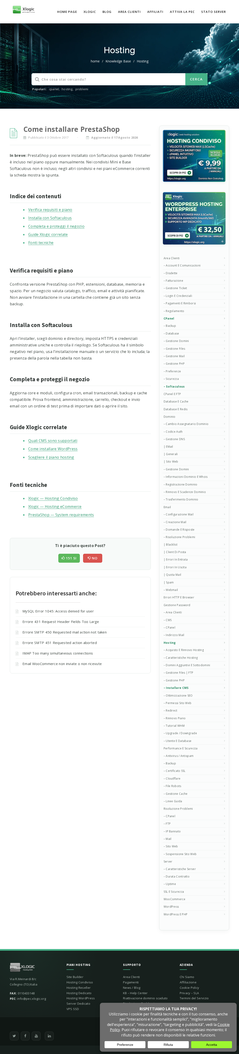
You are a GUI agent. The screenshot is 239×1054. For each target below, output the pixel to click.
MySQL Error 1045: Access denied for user (58, 611)
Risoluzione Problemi (178, 809)
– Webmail (171, 590)
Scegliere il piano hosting (51, 457)
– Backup (170, 326)
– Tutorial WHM (174, 726)
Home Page (67, 12)
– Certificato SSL (175, 771)
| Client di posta (175, 552)
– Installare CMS (176, 688)
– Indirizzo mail (174, 635)
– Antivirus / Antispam (179, 756)
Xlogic (90, 12)
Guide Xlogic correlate (48, 234)
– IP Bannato (172, 831)
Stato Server (213, 12)
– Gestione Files (174, 349)
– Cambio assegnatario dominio (186, 424)
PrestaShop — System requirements (61, 514)
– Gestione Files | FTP (178, 673)
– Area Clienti (173, 612)
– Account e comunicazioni (182, 265)
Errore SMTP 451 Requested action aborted (59, 642)
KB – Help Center (135, 993)
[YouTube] (36, 1036)
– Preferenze (172, 371)
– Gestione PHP (174, 364)
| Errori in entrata (176, 559)
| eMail (168, 447)
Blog (107, 12)
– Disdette (171, 273)
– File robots (172, 786)
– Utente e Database (178, 741)
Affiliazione (188, 982)
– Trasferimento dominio (181, 499)
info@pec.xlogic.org (31, 998)
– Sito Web (171, 846)
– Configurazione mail (178, 514)
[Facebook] (25, 1036)
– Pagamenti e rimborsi (180, 303)
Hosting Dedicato (79, 993)
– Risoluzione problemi (179, 537)
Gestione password (177, 605)
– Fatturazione (173, 281)
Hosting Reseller (79, 988)
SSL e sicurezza (174, 892)
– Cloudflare (172, 779)
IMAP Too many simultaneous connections (57, 653)
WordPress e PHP (176, 914)
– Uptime (170, 884)
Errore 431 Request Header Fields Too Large (60, 621)
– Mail (168, 839)
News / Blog (131, 988)
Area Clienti (129, 12)
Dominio (170, 417)
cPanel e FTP (172, 394)
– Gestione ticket (175, 288)
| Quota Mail (172, 575)
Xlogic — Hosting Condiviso (53, 498)
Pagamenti (131, 982)
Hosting (142, 61)
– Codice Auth (173, 432)
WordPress (171, 907)
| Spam (169, 582)
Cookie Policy (189, 988)
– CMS (168, 620)
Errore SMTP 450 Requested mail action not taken (64, 632)
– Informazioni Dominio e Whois (186, 477)
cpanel (54, 89)
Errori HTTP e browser (179, 597)
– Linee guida (173, 801)
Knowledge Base (118, 61)
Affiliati (155, 12)
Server (168, 861)
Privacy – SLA (189, 993)
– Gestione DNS (174, 439)
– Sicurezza (171, 379)
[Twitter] (14, 1036)
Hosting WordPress (81, 998)
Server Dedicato (79, 1003)
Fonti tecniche (40, 242)
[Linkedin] (49, 1036)
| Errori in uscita (175, 567)
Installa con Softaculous (50, 217)
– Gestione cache (176, 794)
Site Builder (75, 977)
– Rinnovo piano (175, 718)
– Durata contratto (177, 876)
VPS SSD (73, 1009)
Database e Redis (176, 409)
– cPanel (169, 628)
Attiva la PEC (182, 12)
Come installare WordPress (53, 448)
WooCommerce (174, 899)
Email (167, 507)
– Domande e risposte (179, 530)
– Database (171, 333)
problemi (81, 89)
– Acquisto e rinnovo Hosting (184, 650)
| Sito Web (171, 462)
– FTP (167, 824)
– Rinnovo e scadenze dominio (185, 492)
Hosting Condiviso (80, 982)
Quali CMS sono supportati (52, 440)
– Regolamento (174, 311)
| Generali (171, 454)
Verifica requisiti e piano (50, 209)
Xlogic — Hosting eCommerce (55, 506)
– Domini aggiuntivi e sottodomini (187, 665)
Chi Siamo (187, 977)
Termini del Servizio (194, 998)
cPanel (169, 318)
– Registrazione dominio (180, 484)
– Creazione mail (175, 522)
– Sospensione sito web (180, 854)
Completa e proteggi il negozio (56, 226)
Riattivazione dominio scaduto (145, 998)
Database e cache (176, 401)
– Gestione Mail (174, 356)
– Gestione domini (176, 341)
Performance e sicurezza (181, 748)
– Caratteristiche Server (180, 869)
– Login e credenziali (178, 296)
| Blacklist (170, 545)
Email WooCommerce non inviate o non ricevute (62, 663)
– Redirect (170, 710)
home (95, 61)
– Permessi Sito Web (178, 703)
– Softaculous (174, 387)
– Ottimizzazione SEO (178, 696)
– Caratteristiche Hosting (181, 658)
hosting (67, 89)
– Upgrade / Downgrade (180, 733)
